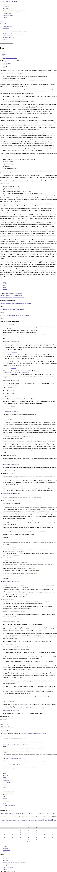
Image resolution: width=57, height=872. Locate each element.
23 (28, 837)
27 (4, 839)
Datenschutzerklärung (7, 26)
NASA (52, 816)
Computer (5, 778)
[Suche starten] (13, 44)
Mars (37, 816)
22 (20, 837)
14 (12, 834)
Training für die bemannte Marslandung (10, 58)
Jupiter (34, 816)
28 (12, 839)
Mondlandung (47, 816)
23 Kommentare (6, 67)
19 (52, 834)
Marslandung (11, 293)
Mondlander (19, 293)
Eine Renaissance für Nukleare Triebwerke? (12, 309)
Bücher (4, 773)
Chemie (4, 777)
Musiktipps (5, 794)
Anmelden (5, 846)
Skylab (21, 820)
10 (36, 832)
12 (52, 832)
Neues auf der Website (8, 35)
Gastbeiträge (5, 785)
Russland (10, 820)
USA (55, 820)
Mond (16, 293)
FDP (14, 816)
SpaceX (4, 803)
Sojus (27, 820)
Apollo (7, 293)
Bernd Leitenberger (7, 63)
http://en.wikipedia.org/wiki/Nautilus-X (10, 411)
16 (28, 834)
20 (4, 837)
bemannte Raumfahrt (29, 813)
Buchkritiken (5, 775)
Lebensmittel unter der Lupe (8, 791)
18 (44, 834)
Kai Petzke (5, 644)
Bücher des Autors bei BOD (9, 30)
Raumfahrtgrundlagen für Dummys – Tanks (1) (17, 744)
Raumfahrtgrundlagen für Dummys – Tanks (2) (17, 738)
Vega (1, 822)
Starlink (46, 820)
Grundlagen (5, 787)
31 (36, 839)
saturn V (18, 820)
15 (20, 834)
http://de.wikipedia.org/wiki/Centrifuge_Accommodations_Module (16, 372)
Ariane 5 (11, 813)
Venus (4, 822)
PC (0, 820)
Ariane (6, 813)
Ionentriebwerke (26, 816)
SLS (24, 820)
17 (36, 834)
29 (20, 839)
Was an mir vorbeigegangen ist (9, 805)
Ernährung (5, 784)
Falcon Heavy (10, 816)
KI (3, 789)
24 (36, 837)
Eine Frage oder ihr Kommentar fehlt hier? (12, 33)
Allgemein (5, 771)
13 (4, 834)
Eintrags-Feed (5, 848)
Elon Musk (52, 813)
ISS (31, 816)
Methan (41, 816)
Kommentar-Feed (6, 850)
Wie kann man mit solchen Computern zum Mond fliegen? (16, 303)
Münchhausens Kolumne (7, 792)
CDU (40, 813)
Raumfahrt (5, 66)
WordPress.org (6, 851)
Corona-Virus (44, 813)
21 (12, 837)
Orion (55, 816)
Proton (3, 820)
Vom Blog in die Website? (8, 37)
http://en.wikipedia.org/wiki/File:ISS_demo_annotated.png (14, 416)
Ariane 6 (16, 813)
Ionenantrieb (21, 816)
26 (52, 837)
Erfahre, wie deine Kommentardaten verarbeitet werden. (35, 733)
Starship (51, 820)
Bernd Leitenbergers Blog (9, 1)
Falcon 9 (5, 816)
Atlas (20, 813)
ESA (1, 816)
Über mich (5, 39)
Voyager (8, 822)
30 (28, 839)
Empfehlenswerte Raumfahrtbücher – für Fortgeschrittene (15, 31)
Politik (4, 796)
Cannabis (37, 813)
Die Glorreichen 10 (6, 780)
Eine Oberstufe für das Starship (14, 764)
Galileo (17, 816)
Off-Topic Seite (6, 28)
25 (44, 837)
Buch (34, 813)
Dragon (48, 813)
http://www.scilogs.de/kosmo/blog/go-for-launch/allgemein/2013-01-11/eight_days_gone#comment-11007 (23, 707)
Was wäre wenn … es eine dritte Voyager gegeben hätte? (15, 315)
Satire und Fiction (6, 801)
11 (44, 832)
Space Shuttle (33, 820)
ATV (23, 813)
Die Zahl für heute (6, 782)
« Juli (27, 841)
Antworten (12, 324)
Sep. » (30, 841)
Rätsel (4, 799)
